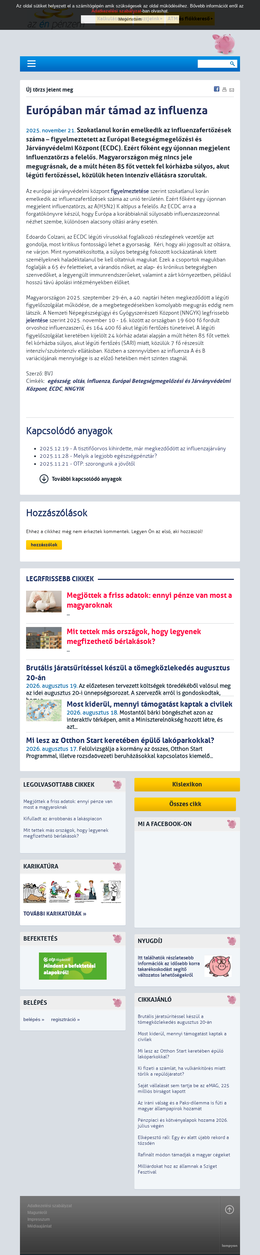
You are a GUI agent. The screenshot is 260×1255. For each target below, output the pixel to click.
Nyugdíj (150, 941)
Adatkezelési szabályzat (49, 1205)
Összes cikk (185, 804)
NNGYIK (74, 389)
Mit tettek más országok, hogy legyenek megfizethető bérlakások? (65, 833)
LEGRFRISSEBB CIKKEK (60, 579)
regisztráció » (65, 1019)
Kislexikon (187, 784)
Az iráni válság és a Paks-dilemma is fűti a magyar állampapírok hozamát (182, 1106)
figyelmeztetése (130, 191)
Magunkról (37, 1212)
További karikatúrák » (54, 913)
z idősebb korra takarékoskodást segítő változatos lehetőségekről (169, 969)
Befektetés (40, 938)
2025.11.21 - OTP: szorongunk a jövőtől (87, 464)
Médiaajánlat (39, 1226)
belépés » (33, 1019)
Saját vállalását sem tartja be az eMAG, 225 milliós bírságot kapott (183, 1088)
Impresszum (38, 1219)
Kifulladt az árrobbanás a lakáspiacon (62, 819)
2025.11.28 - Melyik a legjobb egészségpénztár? (98, 456)
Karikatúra (40, 866)
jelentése (37, 320)
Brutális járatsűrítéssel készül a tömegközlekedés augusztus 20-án (175, 1019)
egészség (58, 381)
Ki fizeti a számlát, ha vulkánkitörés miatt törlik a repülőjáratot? (181, 1071)
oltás (78, 381)
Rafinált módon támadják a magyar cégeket (184, 1155)
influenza (98, 381)
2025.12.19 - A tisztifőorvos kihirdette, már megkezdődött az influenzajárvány (133, 449)
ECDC (55, 389)
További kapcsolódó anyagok (87, 479)
